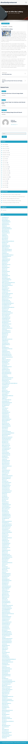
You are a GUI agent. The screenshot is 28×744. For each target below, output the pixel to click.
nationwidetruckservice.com (7, 537)
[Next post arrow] (25, 80)
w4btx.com (4, 358)
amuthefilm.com (5, 456)
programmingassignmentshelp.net (8, 241)
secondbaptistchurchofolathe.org (8, 721)
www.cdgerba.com (5, 678)
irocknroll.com (4, 329)
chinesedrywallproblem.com (7, 525)
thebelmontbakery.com (6, 246)
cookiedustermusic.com (6, 530)
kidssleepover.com (5, 242)
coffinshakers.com (5, 481)
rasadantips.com (5, 235)
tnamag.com (4, 572)
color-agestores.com (5, 405)
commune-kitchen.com (6, 454)
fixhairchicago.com (5, 559)
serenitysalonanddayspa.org (7, 228)
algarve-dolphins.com (6, 508)
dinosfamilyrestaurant (9, 2)
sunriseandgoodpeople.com (7, 523)
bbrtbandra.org (4, 263)
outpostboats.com (5, 410)
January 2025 (5, 150)
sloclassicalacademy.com (6, 439)
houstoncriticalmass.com (6, 431)
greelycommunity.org (5, 464)
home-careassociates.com (6, 399)
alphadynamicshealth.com (6, 703)
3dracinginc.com (5, 430)
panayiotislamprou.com (6, 278)
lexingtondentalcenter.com (6, 373)
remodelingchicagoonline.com (7, 638)
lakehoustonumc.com (6, 595)
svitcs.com (4, 565)
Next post (3, 79)
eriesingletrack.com (5, 347)
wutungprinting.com (5, 512)
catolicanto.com (5, 390)
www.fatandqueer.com (6, 619)
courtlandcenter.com (5, 544)
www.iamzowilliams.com (6, 660)
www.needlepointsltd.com (6, 631)
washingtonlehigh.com (6, 645)
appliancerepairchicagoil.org (7, 250)
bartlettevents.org (5, 289)
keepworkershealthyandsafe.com (7, 254)
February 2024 (5, 166)
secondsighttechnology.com (7, 366)
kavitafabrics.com (5, 533)
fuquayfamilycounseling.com (7, 718)
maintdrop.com (4, 268)
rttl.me (3, 728)
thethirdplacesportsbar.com (7, 668)
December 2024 (5, 152)
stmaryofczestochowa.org (6, 482)
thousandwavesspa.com (6, 543)
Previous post (4, 72)
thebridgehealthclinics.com (6, 580)
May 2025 (4, 144)
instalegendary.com (5, 253)
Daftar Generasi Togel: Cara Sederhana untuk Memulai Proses (14, 196)
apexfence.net (4, 737)
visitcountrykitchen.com (6, 507)
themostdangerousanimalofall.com (8, 432)
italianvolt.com (4, 337)
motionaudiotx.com (5, 726)
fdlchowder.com (4, 630)
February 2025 (5, 148)
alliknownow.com (5, 435)
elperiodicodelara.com (6, 220)
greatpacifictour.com (5, 540)
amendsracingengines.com (6, 616)
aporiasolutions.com (5, 576)
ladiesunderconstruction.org (7, 297)
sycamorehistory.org (5, 656)
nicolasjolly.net (4, 459)
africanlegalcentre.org (5, 461)
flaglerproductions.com (6, 445)
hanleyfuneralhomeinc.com (6, 354)
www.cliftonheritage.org (6, 635)
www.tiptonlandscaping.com (7, 641)
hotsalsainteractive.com (6, 227)
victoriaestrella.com (5, 541)
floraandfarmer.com (5, 308)
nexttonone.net (4, 598)
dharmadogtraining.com (6, 725)
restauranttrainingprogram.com (7, 377)
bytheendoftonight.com (6, 412)
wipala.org (3, 406)
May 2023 (4, 185)
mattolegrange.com (5, 503)
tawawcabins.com (5, 333)
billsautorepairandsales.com (7, 686)
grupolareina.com (5, 292)
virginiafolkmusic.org (5, 384)
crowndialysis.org (5, 376)
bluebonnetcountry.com (6, 264)
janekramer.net (4, 493)
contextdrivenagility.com (6, 478)
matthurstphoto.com (5, 693)
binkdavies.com (4, 450)
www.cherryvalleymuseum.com (7, 293)
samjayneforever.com (5, 692)
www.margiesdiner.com (6, 628)
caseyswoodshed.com (6, 558)
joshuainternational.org (6, 601)
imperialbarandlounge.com (6, 323)
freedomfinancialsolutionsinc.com (8, 613)
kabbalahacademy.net (5, 361)
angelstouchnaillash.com (6, 359)
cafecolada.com (4, 421)
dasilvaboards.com (5, 441)
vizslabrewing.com (5, 340)
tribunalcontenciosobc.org (6, 438)
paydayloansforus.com (6, 245)
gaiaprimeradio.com (5, 497)
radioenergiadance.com (6, 275)
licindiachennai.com (5, 223)
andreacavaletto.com (5, 401)
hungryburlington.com (6, 489)
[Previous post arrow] (25, 73)
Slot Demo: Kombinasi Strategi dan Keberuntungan (12, 200)
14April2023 (5, 26)
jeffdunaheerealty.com (6, 610)
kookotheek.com (5, 276)
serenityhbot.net (5, 599)
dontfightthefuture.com (6, 318)
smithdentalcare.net (5, 733)
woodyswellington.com (6, 671)
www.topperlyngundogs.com (7, 608)
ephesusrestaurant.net (6, 670)
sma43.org (4, 637)
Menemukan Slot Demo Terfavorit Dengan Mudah (12, 93)
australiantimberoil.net (6, 300)
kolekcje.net (4, 388)
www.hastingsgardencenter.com (7, 661)
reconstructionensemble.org (7, 532)
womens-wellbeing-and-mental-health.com (9, 383)
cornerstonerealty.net (6, 657)
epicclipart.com (4, 265)
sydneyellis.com (4, 374)
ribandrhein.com (5, 387)
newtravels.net (4, 243)
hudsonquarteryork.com (6, 675)
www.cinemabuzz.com (6, 652)
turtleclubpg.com (5, 539)
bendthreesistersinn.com (6, 526)
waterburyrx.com (5, 551)
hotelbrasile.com (5, 286)
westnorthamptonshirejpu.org (7, 285)
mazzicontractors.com (6, 667)
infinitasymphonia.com (6, 460)
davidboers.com (4, 590)
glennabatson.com (5, 442)
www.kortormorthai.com (6, 617)
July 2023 (4, 181)
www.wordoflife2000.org (6, 330)
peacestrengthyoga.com (6, 612)
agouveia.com (4, 719)
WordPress (11, 742)
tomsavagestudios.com (6, 381)
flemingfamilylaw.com (6, 714)
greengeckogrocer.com (6, 369)
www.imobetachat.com (6, 591)
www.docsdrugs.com (5, 627)
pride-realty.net (4, 701)
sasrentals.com (4, 365)
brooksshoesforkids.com (6, 573)
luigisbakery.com (5, 646)
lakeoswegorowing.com (6, 717)
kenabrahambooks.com (6, 453)
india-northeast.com (5, 315)
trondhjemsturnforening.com (7, 682)
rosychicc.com (4, 409)
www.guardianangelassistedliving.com (8, 681)
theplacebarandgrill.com (6, 550)
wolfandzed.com (5, 649)
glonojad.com (4, 468)
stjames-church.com (5, 471)
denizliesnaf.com (5, 561)
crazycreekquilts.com (5, 449)
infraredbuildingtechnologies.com (8, 303)
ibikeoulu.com (4, 479)
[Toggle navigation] (26, 3)
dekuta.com (4, 650)
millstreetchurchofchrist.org (7, 699)
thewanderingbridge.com (6, 485)
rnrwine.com (4, 715)
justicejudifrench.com (6, 483)
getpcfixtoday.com (5, 261)
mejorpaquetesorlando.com (7, 355)
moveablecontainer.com (6, 290)
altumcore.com (4, 569)
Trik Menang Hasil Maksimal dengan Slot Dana (11, 202)
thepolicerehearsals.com (6, 434)
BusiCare (18, 742)
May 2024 (4, 160)
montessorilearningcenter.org (7, 689)
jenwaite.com (4, 708)
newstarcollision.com (5, 363)
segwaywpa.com (5, 577)
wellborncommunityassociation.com (8, 282)
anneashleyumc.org (5, 620)
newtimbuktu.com (5, 236)
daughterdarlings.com (6, 224)
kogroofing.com (4, 272)
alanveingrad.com (5, 510)
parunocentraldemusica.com (7, 679)
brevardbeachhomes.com (6, 311)
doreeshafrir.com (5, 474)
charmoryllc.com (5, 428)
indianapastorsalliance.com (6, 555)
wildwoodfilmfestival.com (6, 283)
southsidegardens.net (6, 664)
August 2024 (5, 156)
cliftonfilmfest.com (5, 322)
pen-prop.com (4, 603)
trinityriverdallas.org (5, 392)
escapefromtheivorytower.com (7, 312)
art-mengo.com (4, 496)
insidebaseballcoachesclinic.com (7, 696)
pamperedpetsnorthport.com (7, 348)
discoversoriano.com (5, 423)
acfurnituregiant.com (5, 231)
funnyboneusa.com (5, 529)
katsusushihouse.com (6, 463)
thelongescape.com (5, 501)
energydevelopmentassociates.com (8, 307)
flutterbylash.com (5, 704)
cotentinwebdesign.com (6, 294)
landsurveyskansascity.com (6, 621)
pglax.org (3, 519)
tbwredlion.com (4, 685)
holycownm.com (5, 536)
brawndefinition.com (5, 446)
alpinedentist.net (5, 274)
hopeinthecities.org (5, 413)
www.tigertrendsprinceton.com (7, 605)
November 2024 (6, 154)
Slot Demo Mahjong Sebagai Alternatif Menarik (12, 112)
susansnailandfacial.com (6, 602)
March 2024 (5, 164)
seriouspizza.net (5, 566)
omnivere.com (4, 234)
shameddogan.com (5, 583)
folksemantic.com (5, 334)
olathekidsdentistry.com (6, 352)
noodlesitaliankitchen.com (6, 256)
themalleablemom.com (6, 486)
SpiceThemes (23, 742)
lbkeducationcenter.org (6, 391)
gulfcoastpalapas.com (6, 579)
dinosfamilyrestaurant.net (6, 301)
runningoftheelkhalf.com (6, 609)
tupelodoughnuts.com (6, 351)
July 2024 (4, 158)
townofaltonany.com (5, 518)
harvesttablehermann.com (6, 304)
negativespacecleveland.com (7, 521)
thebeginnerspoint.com (6, 424)
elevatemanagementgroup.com (7, 710)
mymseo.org (4, 722)
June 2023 (5, 183)
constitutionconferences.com (7, 562)
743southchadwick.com (6, 314)
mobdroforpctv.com (5, 416)
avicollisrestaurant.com (6, 547)
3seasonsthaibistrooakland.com (7, 395)
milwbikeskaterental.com (6, 515)
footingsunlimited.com (6, 624)
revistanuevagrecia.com (6, 470)
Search (4, 136)
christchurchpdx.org (5, 452)
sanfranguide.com (5, 427)
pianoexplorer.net (5, 663)
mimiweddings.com (5, 730)
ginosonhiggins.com (5, 511)
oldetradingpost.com (5, 296)
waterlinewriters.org (5, 581)
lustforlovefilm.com (5, 457)
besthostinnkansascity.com (7, 732)
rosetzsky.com (4, 467)
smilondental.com (5, 362)
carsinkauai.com (5, 697)
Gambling (10, 26)
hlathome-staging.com (6, 370)
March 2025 (5, 146)
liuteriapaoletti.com (5, 522)
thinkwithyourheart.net (6, 326)
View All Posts (13, 124)
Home (9, 13)
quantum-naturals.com (6, 688)
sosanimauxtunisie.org (6, 271)
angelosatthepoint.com (6, 554)
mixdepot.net (4, 653)
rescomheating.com (5, 729)
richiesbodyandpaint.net (6, 221)
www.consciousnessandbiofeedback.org (9, 659)
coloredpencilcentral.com (6, 321)
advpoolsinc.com (5, 552)
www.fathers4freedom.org (6, 606)
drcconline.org (4, 548)
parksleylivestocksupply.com (7, 402)
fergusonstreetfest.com (6, 690)
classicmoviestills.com (6, 420)
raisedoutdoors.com (5, 325)
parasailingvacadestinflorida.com (7, 700)
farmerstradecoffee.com (6, 587)
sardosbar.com (4, 336)
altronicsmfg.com (5, 238)
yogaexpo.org (4, 398)
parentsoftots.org (5, 584)
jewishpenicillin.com (5, 380)
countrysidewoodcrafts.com (7, 249)
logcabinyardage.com (5, 588)
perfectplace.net (5, 394)
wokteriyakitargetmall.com (6, 372)
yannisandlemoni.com (6, 343)
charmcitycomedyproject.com (7, 475)
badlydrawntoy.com (5, 594)
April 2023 (5, 187)
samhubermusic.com (5, 736)
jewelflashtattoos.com (6, 260)
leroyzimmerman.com (6, 711)
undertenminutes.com (6, 232)
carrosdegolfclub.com (6, 305)
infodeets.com (4, 225)
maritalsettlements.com (6, 514)
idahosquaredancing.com (6, 332)
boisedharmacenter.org (6, 403)
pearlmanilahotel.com (6, 267)
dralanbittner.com (5, 341)
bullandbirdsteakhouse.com (7, 632)
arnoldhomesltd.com (5, 319)
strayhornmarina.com (6, 443)
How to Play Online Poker (7, 74)
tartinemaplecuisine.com (6, 492)
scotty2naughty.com (5, 472)
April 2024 (5, 162)
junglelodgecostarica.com (6, 504)
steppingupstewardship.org (7, 642)
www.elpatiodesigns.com (6, 674)
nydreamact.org (4, 257)
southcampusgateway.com (6, 279)
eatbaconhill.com (5, 239)
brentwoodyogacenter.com (6, 639)
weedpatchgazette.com (6, 344)
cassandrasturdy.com (5, 417)
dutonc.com (4, 500)
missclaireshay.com (5, 217)
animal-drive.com (5, 570)
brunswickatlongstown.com (7, 490)
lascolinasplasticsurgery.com (7, 634)
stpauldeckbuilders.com (6, 623)
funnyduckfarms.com (5, 707)
